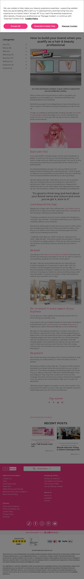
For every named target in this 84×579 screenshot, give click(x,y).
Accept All (15, 26)
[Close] (80, 3)
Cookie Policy (31, 19)
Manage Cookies (69, 26)
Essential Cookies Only (44, 26)
